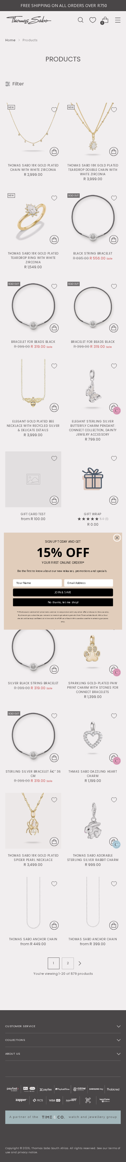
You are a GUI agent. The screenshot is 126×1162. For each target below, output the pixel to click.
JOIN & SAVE (63, 592)
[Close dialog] (117, 537)
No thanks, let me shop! (63, 602)
